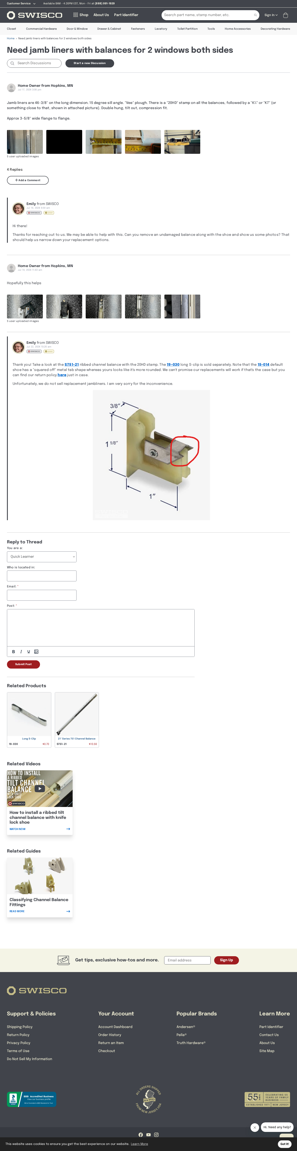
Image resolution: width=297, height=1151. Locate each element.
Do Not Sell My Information (29, 1059)
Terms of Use (18, 1051)
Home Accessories (238, 29)
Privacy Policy (18, 1043)
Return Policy (18, 1035)
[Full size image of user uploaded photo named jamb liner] (143, 142)
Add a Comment (29, 180)
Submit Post (23, 664)
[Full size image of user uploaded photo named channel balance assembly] (182, 306)
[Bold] (13, 652)
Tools (211, 29)
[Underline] (28, 652)
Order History (109, 1035)
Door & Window (77, 29)
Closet (11, 29)
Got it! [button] (284, 1144)
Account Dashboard (115, 1027)
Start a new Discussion (90, 63)
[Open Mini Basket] (286, 15)
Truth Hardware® (191, 1043)
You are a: (15, 548)
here (62, 375)
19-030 (173, 365)
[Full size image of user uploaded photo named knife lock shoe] (25, 306)
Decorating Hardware (275, 29)
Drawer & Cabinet (109, 29)
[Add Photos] (36, 652)
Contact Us (269, 1035)
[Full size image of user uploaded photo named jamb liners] (182, 142)
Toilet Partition (187, 29)
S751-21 (72, 365)
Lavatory (161, 29)
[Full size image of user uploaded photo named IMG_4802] (104, 142)
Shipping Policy (20, 1027)
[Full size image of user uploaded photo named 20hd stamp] (25, 142)
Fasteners (138, 29)
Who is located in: (21, 567)
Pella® (182, 1035)
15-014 (263, 365)
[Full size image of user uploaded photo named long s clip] (143, 306)
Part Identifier (271, 1027)
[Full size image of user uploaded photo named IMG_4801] (64, 142)
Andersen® (186, 1027)
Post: (11, 605)
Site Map (266, 1051)
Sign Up (226, 960)
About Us (267, 1043)
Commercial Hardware (41, 29)
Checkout (106, 1051)
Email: (11, 586)
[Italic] (21, 652)
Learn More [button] (139, 1144)
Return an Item (111, 1043)
